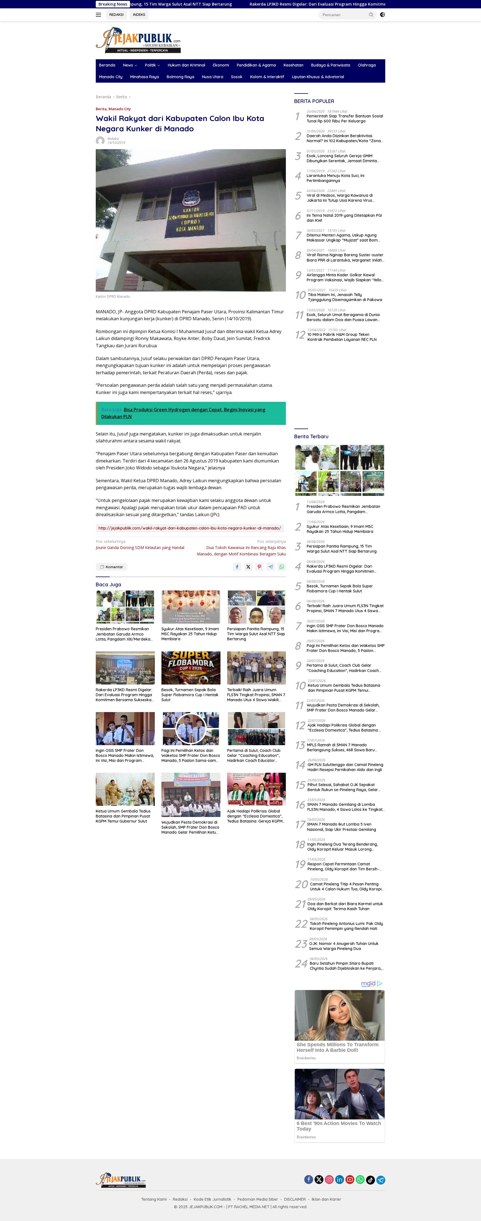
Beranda (107, 65)
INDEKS (139, 14)
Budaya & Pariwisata (330, 65)
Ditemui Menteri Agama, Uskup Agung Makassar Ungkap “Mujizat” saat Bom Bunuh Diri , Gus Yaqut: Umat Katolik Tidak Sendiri (346, 238)
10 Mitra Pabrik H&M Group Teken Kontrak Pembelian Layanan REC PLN (342, 337)
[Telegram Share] (270, 567)
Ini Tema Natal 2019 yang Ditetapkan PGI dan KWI (344, 218)
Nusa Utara (212, 76)
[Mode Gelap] (382, 14)
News (128, 65)
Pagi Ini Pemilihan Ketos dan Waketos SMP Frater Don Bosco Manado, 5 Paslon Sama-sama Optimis (190, 755)
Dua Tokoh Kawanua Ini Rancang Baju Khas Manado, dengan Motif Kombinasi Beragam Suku (241, 548)
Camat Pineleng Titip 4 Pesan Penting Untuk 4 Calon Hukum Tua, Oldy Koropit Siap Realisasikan (346, 887)
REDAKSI (116, 14)
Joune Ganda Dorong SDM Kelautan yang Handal (140, 544)
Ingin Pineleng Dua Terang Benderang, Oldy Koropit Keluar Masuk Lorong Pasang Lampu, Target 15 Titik (342, 847)
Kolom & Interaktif (267, 76)
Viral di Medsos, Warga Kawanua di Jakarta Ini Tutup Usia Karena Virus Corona (340, 198)
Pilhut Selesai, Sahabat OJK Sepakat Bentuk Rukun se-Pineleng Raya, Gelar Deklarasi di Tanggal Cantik (343, 787)
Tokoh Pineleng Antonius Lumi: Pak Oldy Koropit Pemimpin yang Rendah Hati (346, 926)
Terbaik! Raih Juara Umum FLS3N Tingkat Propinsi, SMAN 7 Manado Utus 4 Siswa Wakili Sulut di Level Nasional (256, 695)
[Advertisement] (339, 386)
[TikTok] (370, 1180)
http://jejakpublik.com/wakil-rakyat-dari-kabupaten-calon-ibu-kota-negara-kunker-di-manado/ (190, 528)
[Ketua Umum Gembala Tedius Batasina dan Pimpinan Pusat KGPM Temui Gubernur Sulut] (125, 789)
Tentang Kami (154, 1199)
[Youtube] (349, 1180)
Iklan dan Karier (326, 1199)
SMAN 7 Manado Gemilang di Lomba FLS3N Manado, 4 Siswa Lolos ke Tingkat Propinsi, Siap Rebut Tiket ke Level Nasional (344, 807)
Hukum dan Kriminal (186, 65)
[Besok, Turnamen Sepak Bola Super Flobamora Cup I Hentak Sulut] (190, 668)
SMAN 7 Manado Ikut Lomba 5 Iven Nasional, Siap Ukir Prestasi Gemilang (341, 827)
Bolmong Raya (180, 76)
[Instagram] (329, 1180)
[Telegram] (380, 1180)
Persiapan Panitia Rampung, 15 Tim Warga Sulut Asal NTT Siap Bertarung (256, 633)
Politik (150, 65)
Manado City (110, 76)
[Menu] (99, 14)
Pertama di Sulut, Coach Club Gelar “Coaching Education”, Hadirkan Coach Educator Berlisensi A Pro (254, 755)
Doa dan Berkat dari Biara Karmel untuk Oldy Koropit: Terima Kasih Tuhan (345, 906)
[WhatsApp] (360, 1180)
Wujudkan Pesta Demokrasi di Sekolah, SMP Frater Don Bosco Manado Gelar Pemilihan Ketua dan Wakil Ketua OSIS (190, 827)
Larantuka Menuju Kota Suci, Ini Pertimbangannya (335, 178)
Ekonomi (221, 65)
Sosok (236, 76)
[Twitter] (319, 1180)
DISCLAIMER (295, 1199)
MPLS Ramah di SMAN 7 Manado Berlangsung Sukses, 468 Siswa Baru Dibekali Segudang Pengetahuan (341, 747)
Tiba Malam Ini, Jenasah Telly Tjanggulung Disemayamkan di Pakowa (345, 297)
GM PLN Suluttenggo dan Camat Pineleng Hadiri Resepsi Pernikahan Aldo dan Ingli (345, 767)
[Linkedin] (339, 1180)
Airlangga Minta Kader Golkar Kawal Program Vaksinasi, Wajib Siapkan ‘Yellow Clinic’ (345, 277)
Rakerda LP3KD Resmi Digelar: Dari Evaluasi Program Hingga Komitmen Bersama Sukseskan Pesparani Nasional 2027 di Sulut (309, 4)
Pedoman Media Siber (257, 1199)
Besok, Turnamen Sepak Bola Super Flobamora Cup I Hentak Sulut (190, 694)
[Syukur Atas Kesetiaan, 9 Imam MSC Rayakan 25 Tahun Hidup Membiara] (190, 607)
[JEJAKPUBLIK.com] (138, 39)
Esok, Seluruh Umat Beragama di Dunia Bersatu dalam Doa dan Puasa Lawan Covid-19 (343, 317)
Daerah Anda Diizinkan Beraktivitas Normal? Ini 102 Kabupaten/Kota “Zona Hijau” (344, 138)
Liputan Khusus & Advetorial (318, 76)
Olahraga (367, 65)
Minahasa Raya (144, 76)
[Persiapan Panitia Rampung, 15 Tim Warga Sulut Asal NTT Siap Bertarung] (256, 607)
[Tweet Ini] (248, 567)
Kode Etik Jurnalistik (212, 1199)
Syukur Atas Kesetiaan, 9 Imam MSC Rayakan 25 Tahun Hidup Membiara (190, 633)
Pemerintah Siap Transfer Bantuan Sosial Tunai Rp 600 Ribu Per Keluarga (345, 119)
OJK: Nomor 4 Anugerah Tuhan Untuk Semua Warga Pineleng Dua (344, 946)
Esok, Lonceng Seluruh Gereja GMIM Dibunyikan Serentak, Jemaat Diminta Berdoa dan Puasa (342, 158)
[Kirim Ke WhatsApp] (282, 567)
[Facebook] (308, 1180)
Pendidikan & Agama (256, 65)
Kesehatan (293, 65)
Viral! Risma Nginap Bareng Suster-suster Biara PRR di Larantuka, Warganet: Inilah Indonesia (345, 257)
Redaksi (113, 138)
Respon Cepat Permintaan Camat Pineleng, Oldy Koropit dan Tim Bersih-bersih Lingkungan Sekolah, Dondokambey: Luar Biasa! (343, 866)
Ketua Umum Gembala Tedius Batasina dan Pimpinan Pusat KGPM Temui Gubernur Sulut (123, 816)
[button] (371, 14)
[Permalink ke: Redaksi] (100, 140)
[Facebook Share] (237, 567)
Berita (101, 108)
